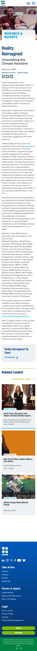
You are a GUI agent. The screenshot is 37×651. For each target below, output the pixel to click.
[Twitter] (11, 560)
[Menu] (33, 3)
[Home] (18, 551)
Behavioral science (9, 73)
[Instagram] (7, 560)
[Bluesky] (23, 560)
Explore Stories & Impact (21, 379)
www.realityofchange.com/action (16, 316)
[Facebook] (15, 560)
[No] (35, 644)
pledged (29, 146)
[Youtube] (19, 560)
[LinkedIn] (3, 560)
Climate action (22, 73)
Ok (16, 648)
